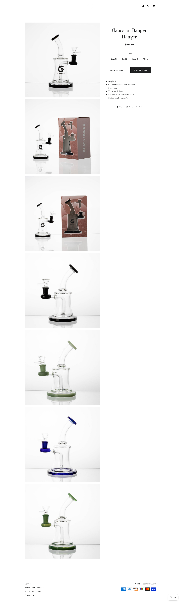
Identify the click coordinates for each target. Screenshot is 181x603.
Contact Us (29, 595)
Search (28, 584)
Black (114, 59)
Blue (135, 59)
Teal (145, 59)
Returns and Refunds (33, 591)
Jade (125, 59)
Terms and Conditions (34, 587)
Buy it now (140, 70)
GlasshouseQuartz (149, 584)
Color (129, 53)
